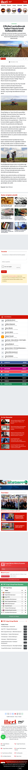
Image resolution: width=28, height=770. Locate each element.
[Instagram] (10, 714)
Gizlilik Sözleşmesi (10, 716)
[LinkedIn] (13, 714)
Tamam (20, 768)
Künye (16, 716)
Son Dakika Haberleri (6, 756)
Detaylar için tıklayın (14, 616)
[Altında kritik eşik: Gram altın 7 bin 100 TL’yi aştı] (7, 200)
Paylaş (4, 58)
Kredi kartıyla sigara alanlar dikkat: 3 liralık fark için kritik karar (7, 231)
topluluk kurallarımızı (13, 276)
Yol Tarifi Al (13, 576)
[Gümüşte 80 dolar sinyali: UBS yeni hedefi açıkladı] (21, 200)
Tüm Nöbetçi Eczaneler (14, 579)
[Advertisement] (14, 300)
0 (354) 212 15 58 (6, 576)
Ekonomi (19, 5)
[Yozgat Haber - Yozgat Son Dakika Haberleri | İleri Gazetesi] (6, 2)
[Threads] (20, 714)
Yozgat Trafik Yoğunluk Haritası (20, 749)
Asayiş (14, 5)
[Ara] (24, 1)
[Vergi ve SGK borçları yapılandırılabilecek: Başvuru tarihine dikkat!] (7, 212)
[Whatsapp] (22, 714)
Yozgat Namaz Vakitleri (7, 748)
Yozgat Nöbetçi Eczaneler (5, 744)
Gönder (4, 271)
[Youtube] (15, 714)
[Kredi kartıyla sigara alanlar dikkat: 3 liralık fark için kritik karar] (7, 225)
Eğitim (25, 5)
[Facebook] (6, 714)
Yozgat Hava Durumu (20, 743)
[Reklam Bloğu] (14, 482)
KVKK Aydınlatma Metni (12, 768)
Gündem (3, 5)
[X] (8, 714)
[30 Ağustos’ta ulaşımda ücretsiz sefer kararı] (21, 225)
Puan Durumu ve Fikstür (7, 753)
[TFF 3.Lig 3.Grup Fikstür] (26, 621)
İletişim (19, 716)
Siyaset (9, 5)
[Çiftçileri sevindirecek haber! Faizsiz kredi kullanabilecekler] (14, 49)
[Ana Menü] (26, 1)
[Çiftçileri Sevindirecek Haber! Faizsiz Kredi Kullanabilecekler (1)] (14, 155)
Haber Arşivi (18, 756)
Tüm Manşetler (19, 753)
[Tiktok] (17, 714)
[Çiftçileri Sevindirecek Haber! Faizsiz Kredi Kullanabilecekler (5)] (14, 103)
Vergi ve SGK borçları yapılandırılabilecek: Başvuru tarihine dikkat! (6, 217)
